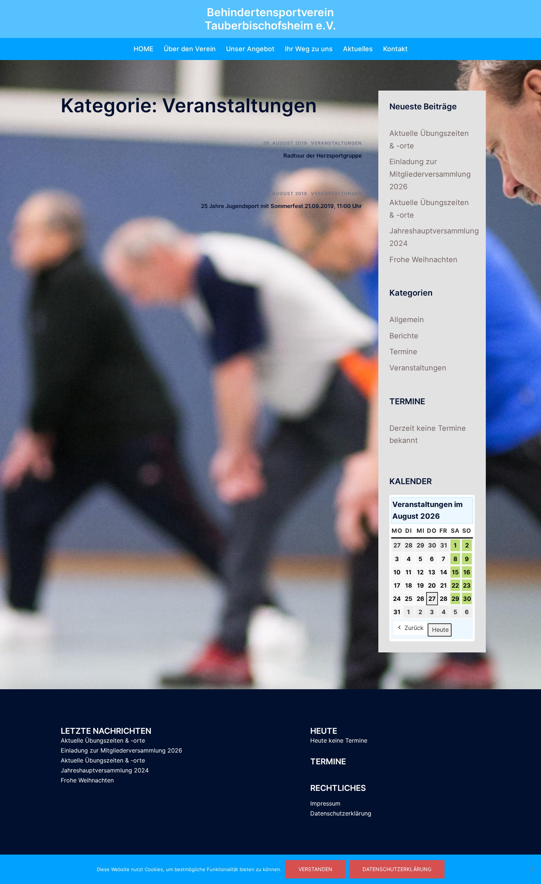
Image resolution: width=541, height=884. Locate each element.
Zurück (414, 627)
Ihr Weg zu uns (309, 49)
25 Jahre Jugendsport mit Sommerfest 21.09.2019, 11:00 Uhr (281, 205)
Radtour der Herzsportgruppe (322, 155)
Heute (440, 629)
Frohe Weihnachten (423, 259)
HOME (143, 49)
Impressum (325, 803)
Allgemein (406, 319)
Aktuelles (358, 49)
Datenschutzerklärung (340, 813)
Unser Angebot (250, 49)
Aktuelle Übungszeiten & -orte (103, 740)
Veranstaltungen (336, 143)
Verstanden (315, 869)
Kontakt (395, 49)
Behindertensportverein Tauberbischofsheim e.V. (270, 19)
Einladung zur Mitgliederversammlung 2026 (430, 174)
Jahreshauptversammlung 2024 (105, 770)
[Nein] (531, 869)
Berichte (403, 335)
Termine (403, 351)
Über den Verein (190, 49)
